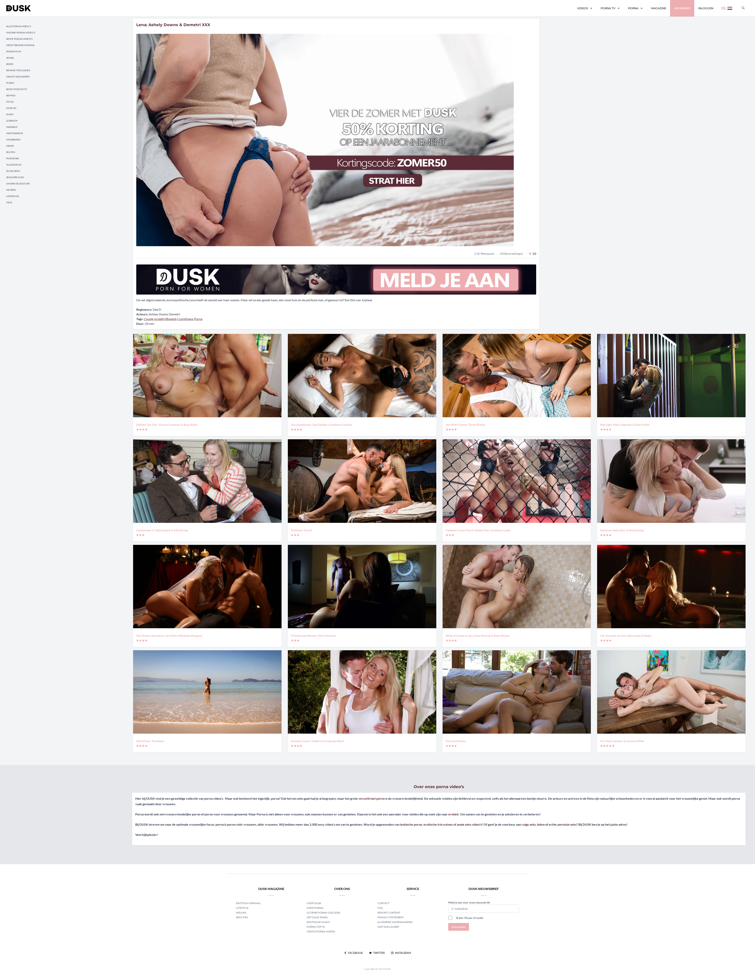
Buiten (10, 152)
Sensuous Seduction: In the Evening (621, 530)
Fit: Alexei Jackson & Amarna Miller (622, 741)
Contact (383, 903)
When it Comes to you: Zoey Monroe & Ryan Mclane (477, 635)
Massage (11, 126)
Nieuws (241, 912)
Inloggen (705, 8)
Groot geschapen (18, 76)
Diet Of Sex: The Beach (150, 741)
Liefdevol (12, 196)
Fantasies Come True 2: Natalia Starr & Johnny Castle (478, 530)
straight (159, 319)
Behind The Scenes (18, 70)
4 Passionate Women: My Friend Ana (313, 635)
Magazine (658, 8)
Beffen (11, 95)
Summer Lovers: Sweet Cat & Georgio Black (317, 741)
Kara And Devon (456, 741)
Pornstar (12, 158)
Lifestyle (242, 907)
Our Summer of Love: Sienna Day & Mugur (626, 635)
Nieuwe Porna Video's (20, 32)
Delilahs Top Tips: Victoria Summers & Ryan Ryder (167, 424)
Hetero (11, 189)
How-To (11, 108)
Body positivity (16, 89)
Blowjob (171, 319)
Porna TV (608, 8)
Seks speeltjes (15, 177)
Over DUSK (314, 903)
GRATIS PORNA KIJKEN (321, 931)
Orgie (10, 145)
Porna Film (13, 51)
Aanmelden (459, 926)
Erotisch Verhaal (248, 903)
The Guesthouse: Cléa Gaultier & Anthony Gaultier (321, 424)
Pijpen (10, 82)
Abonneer (682, 8)
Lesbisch (11, 120)
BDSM (9, 64)
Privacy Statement (391, 917)
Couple (149, 319)
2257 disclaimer (388, 926)
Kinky (10, 114)
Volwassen (13, 139)
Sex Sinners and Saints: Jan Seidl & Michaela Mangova (169, 635)
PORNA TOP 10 (316, 926)
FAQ (380, 907)
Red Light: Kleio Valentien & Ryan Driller (625, 424)
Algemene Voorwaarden (395, 922)
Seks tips (242, 917)
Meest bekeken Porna (20, 45)
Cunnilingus (185, 319)
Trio (9, 202)
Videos (582, 8)
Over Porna (315, 907)
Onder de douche (18, 183)
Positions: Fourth (301, 530)
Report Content (389, 912)
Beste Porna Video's (19, 38)
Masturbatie (14, 133)
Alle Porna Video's (18, 26)
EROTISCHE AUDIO (318, 922)
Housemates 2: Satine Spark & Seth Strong (162, 530)
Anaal (10, 57)
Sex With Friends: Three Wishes (465, 424)
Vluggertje (13, 164)
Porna (633, 8)
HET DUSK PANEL (318, 917)
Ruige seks (13, 170)
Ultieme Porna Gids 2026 (323, 912)
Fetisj (10, 101)
